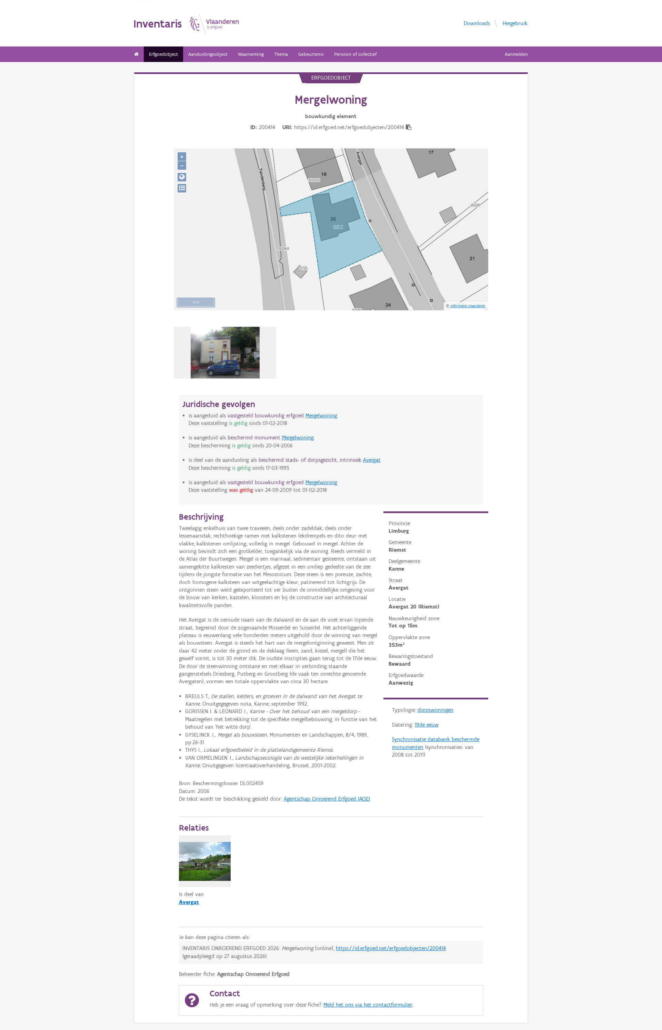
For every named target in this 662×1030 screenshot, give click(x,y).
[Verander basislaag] (182, 188)
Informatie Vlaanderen (467, 305)
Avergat (372, 460)
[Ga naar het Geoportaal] (182, 177)
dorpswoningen (435, 710)
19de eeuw (427, 724)
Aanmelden (516, 54)
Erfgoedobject (163, 54)
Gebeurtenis (311, 54)
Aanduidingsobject (208, 54)
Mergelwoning (321, 415)
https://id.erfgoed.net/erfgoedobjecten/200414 (391, 948)
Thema (281, 54)
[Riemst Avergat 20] (225, 352)
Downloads (477, 23)
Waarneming (251, 54)
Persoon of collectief (355, 54)
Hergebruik (515, 23)
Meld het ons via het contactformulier (367, 1004)
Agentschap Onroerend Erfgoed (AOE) (327, 798)
